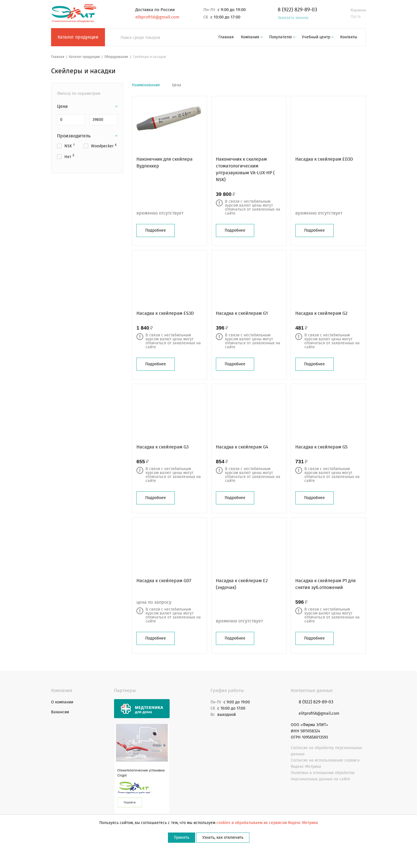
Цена (176, 85)
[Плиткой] (355, 85)
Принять (181, 837)
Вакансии (60, 712)
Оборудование (116, 57)
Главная (226, 37)
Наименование (146, 85)
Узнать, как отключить (222, 837)
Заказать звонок (293, 17)
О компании (62, 702)
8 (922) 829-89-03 (297, 10)
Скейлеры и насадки (149, 57)
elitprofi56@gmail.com (157, 17)
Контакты (348, 37)
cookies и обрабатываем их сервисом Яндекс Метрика (267, 822)
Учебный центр (316, 37)
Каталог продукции (78, 37)
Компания (250, 37)
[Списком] (363, 85)
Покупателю (280, 37)
